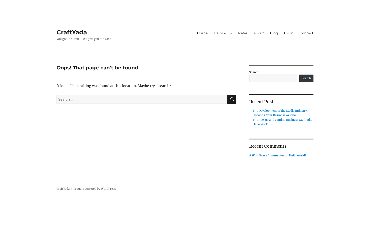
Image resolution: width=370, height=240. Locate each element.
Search (254, 72)
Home (202, 33)
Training (220, 33)
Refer (242, 33)
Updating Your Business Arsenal (275, 115)
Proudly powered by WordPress (94, 189)
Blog (274, 33)
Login (289, 33)
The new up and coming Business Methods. (282, 120)
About (258, 33)
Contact (306, 33)
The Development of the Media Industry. (280, 111)
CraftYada (72, 32)
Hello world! (261, 124)
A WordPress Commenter (266, 155)
